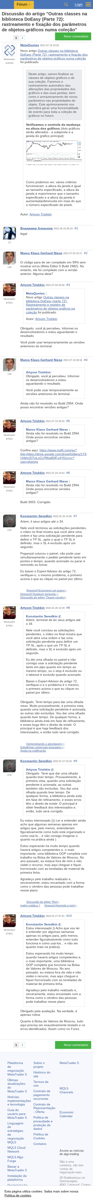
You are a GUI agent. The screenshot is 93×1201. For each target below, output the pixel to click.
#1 (76, 228)
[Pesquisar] (66, 4)
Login (79, 4)
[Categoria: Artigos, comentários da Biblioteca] (8, 37)
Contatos (39, 1144)
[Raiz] (3, 37)
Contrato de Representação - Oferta (44, 1108)
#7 (75, 516)
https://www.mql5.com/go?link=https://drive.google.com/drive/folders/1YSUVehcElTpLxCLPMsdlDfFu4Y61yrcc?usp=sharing (53, 455)
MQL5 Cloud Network (16, 1149)
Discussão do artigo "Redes (43, 902)
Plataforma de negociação (17, 1068)
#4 (86, 360)
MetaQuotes (29, 45)
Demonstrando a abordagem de (46, 744)
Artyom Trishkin (41, 214)
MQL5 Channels (66, 1090)
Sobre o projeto (39, 1065)
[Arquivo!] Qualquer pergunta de (40, 594)
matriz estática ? (30, 905)
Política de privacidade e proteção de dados (43, 1123)
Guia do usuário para (17, 1113)
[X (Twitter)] (76, 1137)
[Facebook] (62, 1137)
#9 (75, 761)
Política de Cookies (40, 1136)
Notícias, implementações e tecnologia (19, 1100)
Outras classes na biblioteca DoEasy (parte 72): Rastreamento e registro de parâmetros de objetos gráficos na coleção (50, 304)
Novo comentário (76, 36)
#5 (68, 421)
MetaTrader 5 (69, 1063)
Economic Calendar (67, 1114)
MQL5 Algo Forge (15, 1159)
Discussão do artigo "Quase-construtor (43, 597)
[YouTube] (62, 1144)
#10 (69, 916)
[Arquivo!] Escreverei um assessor (47, 590)
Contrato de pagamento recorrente (41, 1095)
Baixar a (17, 1168)
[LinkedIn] (69, 1144)
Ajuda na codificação (33, 750)
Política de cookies (18, 1195)
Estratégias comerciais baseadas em (42, 747)
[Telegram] (69, 1137)
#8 (68, 608)
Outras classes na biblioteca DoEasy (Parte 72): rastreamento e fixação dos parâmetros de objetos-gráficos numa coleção (54, 54)
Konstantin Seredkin (36, 516)
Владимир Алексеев (36, 228)
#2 (86, 253)
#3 (68, 285)
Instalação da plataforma (17, 1177)
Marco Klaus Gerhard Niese (41, 253)
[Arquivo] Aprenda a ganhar (61, 905)
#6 (68, 473)
